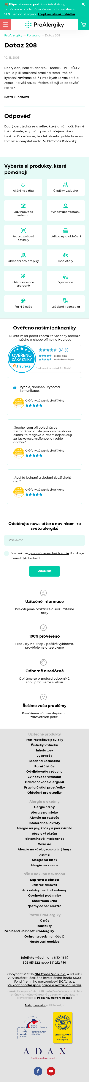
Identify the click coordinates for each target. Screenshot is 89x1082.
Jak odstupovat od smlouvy (44, 890)
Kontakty (44, 926)
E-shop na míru (35, 1005)
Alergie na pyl (44, 807)
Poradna (34, 35)
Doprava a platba (44, 880)
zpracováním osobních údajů (49, 553)
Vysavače (65, 282)
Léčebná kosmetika (65, 307)
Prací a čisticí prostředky (44, 787)
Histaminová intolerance (45, 839)
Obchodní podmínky (44, 895)
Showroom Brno (44, 901)
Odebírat (44, 571)
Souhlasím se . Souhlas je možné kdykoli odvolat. (47, 556)
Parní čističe (23, 307)
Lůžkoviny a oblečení (66, 236)
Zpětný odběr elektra (44, 906)
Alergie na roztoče (44, 818)
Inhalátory (65, 261)
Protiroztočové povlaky (23, 238)
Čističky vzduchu (65, 191)
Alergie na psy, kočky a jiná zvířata (44, 828)
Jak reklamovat (44, 885)
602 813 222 (31, 962)
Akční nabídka (23, 191)
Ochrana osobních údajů (44, 936)
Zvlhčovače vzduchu (65, 212)
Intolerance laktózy (44, 823)
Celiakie (44, 844)
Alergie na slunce (45, 865)
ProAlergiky (13, 35)
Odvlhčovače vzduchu (23, 214)
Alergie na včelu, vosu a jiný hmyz (44, 849)
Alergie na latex (44, 860)
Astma (44, 855)
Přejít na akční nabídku (56, 14)
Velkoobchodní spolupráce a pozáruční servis (44, 985)
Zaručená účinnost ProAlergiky (29, 931)
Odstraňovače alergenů (23, 284)
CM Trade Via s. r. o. (50, 974)
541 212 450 (58, 962)
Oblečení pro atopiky (23, 261)
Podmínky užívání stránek (54, 998)
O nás (44, 920)
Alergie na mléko (44, 812)
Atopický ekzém (44, 834)
